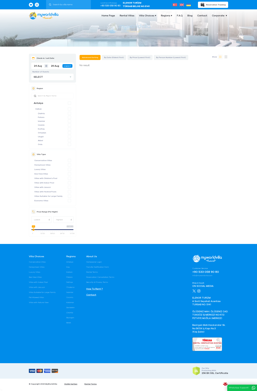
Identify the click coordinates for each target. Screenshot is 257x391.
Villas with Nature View (38, 302)
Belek (68, 323)
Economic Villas (41, 201)
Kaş (68, 267)
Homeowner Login (94, 262)
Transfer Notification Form (97, 267)
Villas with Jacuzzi (42, 187)
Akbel (40, 140)
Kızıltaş (41, 129)
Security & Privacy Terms (97, 282)
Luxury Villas (40, 169)
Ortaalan (42, 133)
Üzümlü (41, 125)
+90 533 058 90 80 (110, 6)
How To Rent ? (94, 289)
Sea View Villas (41, 174)
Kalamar (70, 302)
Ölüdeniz (70, 287)
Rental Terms (92, 272)
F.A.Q (180, 15)
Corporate (218, 15)
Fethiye (69, 282)
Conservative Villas (43, 160)
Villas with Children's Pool (45, 178)
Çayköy (41, 113)
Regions (165, 15)
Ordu (40, 144)
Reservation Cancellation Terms (100, 277)
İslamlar (41, 121)
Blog (189, 15)
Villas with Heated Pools (45, 192)
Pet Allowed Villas (36, 297)
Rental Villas (127, 15)
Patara (41, 117)
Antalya (38, 103)
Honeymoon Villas (42, 165)
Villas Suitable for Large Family (48, 196)
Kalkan (39, 109)
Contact (202, 15)
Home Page (108, 15)
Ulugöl (41, 137)
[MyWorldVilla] (43, 15)
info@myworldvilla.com (202, 275)
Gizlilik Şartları (70, 384)
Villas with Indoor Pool (44, 183)
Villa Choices (146, 15)
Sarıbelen (70, 307)
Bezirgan (70, 318)
